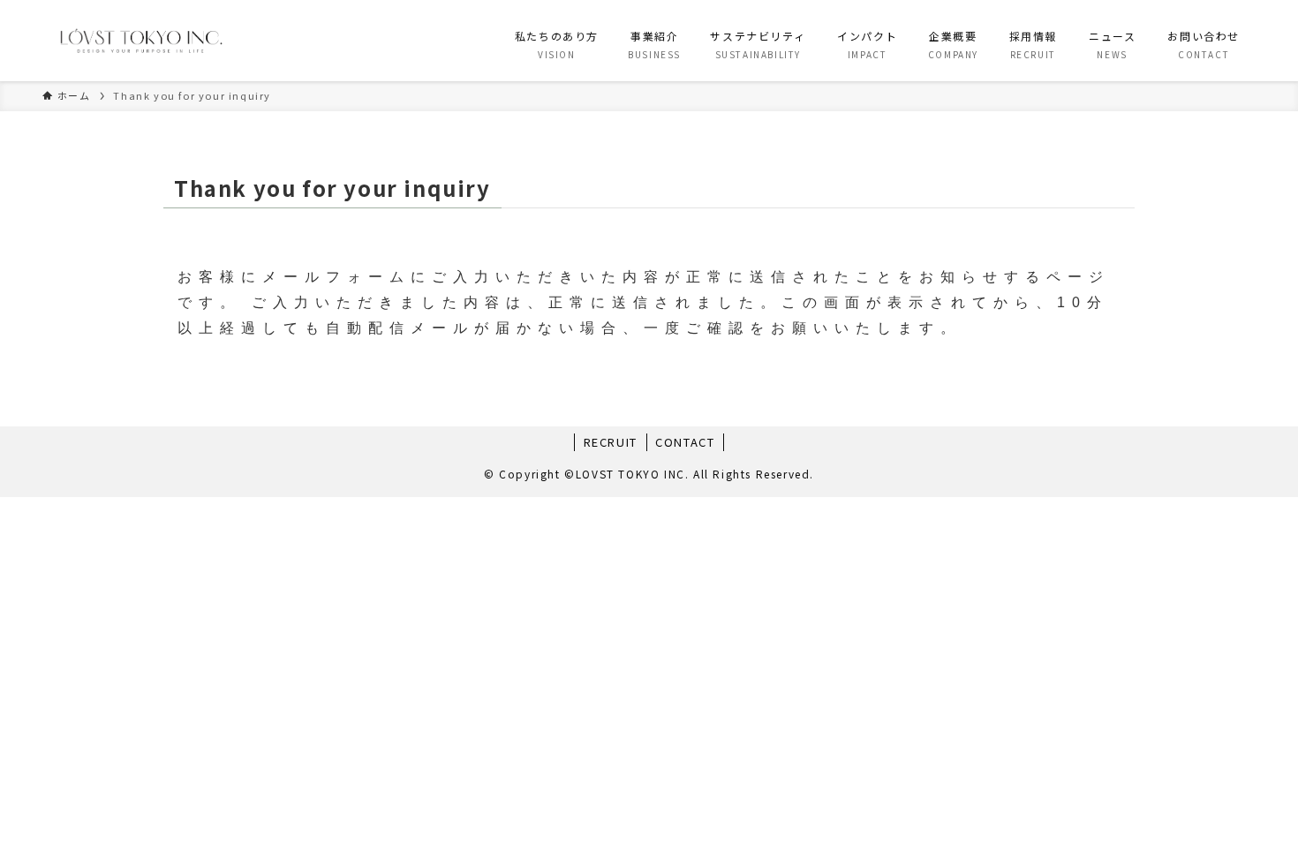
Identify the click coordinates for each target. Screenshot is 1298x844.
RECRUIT (611, 441)
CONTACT (684, 441)
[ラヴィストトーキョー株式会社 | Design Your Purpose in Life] (140, 40)
